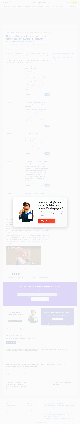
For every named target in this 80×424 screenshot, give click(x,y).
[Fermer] (65, 200)
